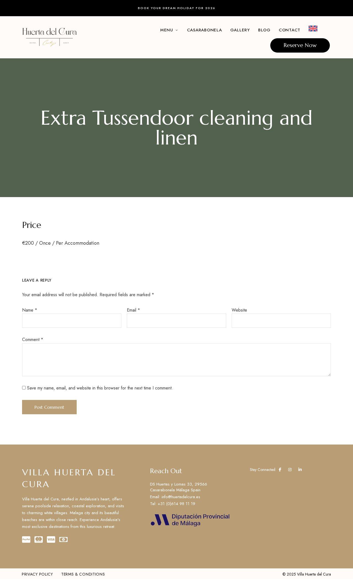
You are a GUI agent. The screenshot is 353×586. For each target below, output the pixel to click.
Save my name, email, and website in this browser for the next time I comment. (100, 388)
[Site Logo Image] (49, 37)
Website (239, 310)
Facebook (280, 469)
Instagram (290, 469)
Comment (32, 339)
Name (29, 310)
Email (133, 310)
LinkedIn (300, 469)
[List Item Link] (190, 497)
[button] (300, 45)
